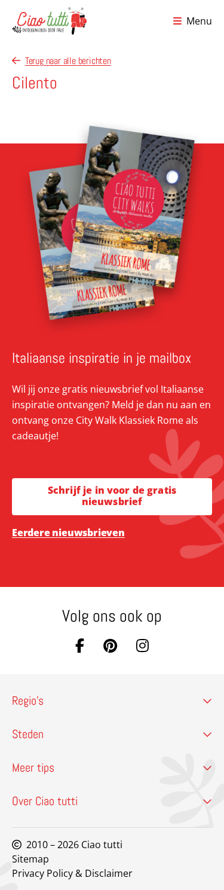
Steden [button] (28, 734)
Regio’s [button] (28, 700)
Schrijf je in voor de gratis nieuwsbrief (112, 496)
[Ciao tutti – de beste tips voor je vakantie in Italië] (49, 21)
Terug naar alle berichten (68, 60)
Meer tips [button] (33, 767)
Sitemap (30, 858)
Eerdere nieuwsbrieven (68, 532)
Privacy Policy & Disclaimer (72, 873)
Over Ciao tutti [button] (45, 801)
